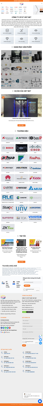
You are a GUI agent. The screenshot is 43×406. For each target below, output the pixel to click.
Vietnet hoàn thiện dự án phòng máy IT (21, 118)
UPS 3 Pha (24, 273)
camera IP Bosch (25, 269)
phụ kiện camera (10, 272)
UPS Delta (27, 273)
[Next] (41, 10)
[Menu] (1, 3)
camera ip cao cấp (32, 269)
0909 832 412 (34, 367)
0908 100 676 (29, 305)
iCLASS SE (36, 271)
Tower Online (13, 273)
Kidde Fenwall (4, 272)
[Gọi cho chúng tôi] (6, 328)
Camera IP (15, 269)
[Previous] (2, 10)
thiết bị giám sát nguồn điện (31, 272)
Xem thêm (27, 26)
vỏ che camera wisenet (13, 274)
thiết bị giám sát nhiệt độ (6, 273)
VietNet (5, 41)
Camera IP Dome (38, 269)
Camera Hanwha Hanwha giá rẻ (7, 269)
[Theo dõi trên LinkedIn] (8, 328)
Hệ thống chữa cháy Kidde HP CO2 (35, 248)
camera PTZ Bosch (17, 270)
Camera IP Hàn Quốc (5, 270)
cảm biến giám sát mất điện (15, 271)
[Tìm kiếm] (41, 3)
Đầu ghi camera (20, 274)
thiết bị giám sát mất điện (22, 272)
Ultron (17, 273)
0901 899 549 (11, 367)
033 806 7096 (33, 358)
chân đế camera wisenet (6, 271)
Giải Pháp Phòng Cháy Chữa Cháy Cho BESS (7, 248)
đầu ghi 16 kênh (26, 274)
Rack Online (15, 272)
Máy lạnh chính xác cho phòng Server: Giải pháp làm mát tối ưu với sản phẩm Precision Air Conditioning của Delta (21, 250)
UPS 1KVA (20, 273)
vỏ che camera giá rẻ (5, 274)
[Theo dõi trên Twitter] (4, 328)
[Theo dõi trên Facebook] (1, 328)
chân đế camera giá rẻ (30, 270)
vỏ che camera (32, 273)
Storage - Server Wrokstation (36, 85)
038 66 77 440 (34, 353)
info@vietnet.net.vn (29, 307)
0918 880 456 (10, 362)
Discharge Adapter (31, 271)
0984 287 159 (11, 358)
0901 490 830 (12, 371)
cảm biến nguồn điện (24, 271)
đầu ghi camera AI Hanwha (33, 274)
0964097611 (33, 362)
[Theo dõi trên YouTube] (10, 328)
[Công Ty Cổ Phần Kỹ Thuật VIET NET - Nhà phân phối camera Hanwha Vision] (21, 3)
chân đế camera (23, 270)
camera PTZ (12, 270)
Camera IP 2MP (19, 269)
